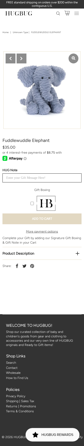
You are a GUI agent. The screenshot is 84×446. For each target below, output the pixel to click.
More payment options (42, 231)
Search (11, 363)
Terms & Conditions (20, 411)
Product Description (18, 253)
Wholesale (13, 373)
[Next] (21, 58)
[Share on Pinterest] (32, 265)
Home (5, 32)
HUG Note (9, 170)
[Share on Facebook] (16, 265)
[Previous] (10, 58)
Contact (11, 368)
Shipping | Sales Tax (20, 401)
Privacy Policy (15, 396)
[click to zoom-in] (73, 58)
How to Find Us (17, 378)
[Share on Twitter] (24, 265)
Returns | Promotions (21, 406)
